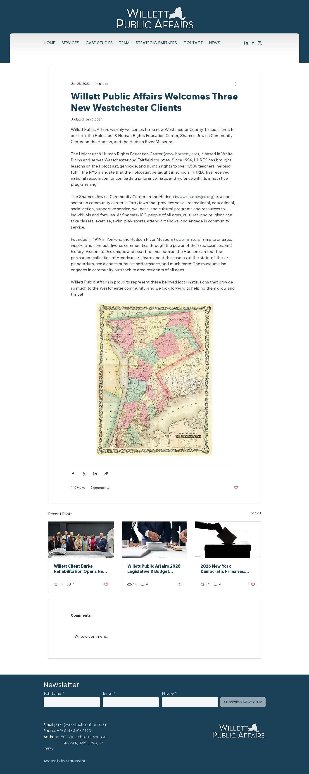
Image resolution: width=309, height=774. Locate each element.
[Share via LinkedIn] (95, 474)
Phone (168, 693)
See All (256, 513)
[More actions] (235, 83)
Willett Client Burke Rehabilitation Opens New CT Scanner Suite (80, 569)
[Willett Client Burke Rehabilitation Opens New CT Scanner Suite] (81, 540)
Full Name (52, 693)
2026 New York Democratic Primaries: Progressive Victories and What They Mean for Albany (227, 569)
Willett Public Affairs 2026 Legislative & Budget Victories (154, 569)
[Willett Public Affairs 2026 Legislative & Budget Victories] (154, 540)
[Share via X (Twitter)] (84, 474)
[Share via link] (106, 474)
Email (107, 693)
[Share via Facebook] (73, 474)
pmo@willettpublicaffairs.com (80, 724)
